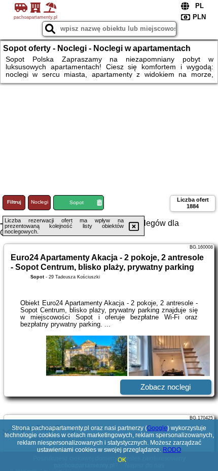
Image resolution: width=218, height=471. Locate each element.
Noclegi (39, 202)
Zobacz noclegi (165, 387)
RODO (172, 449)
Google (157, 428)
